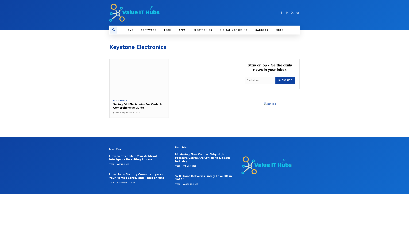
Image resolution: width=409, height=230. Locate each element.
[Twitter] (292, 13)
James (116, 112)
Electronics (120, 100)
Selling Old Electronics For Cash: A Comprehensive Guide (137, 106)
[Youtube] (298, 13)
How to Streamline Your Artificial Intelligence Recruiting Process (133, 157)
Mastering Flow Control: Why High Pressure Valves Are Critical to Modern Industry (202, 157)
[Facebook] (281, 13)
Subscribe (285, 80)
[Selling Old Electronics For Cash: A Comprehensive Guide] (139, 77)
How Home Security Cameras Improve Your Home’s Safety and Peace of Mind (137, 176)
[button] (113, 30)
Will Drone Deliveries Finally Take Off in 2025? (203, 177)
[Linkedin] (287, 13)
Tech (112, 164)
